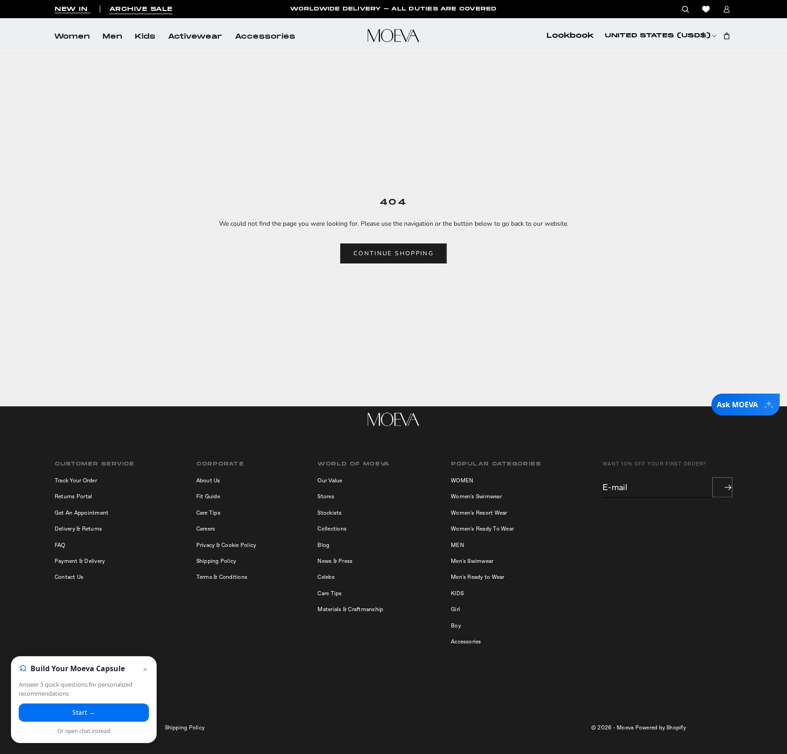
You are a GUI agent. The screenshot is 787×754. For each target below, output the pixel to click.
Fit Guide (208, 496)
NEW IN (73, 9)
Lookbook (570, 36)
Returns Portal (73, 496)
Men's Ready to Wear (478, 577)
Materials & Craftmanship (350, 609)
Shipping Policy (216, 561)
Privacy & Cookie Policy (226, 545)
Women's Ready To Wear (482, 529)
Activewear (195, 37)
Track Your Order (76, 480)
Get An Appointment (81, 513)
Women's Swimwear (476, 496)
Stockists (329, 513)
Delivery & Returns (78, 529)
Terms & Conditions (221, 577)
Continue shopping (393, 253)
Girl (455, 609)
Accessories (265, 37)
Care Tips (208, 513)
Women (72, 37)
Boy (456, 625)
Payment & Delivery (80, 561)
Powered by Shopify (660, 727)
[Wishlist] (706, 9)
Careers (205, 529)
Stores (325, 496)
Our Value (329, 480)
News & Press (335, 561)
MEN (457, 545)
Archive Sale (141, 9)
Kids (145, 37)
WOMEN (462, 480)
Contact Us (69, 577)
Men (112, 37)
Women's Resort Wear (479, 513)
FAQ (60, 545)
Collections (332, 529)
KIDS (457, 593)
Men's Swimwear (472, 561)
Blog (323, 545)
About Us (208, 480)
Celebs (325, 577)
